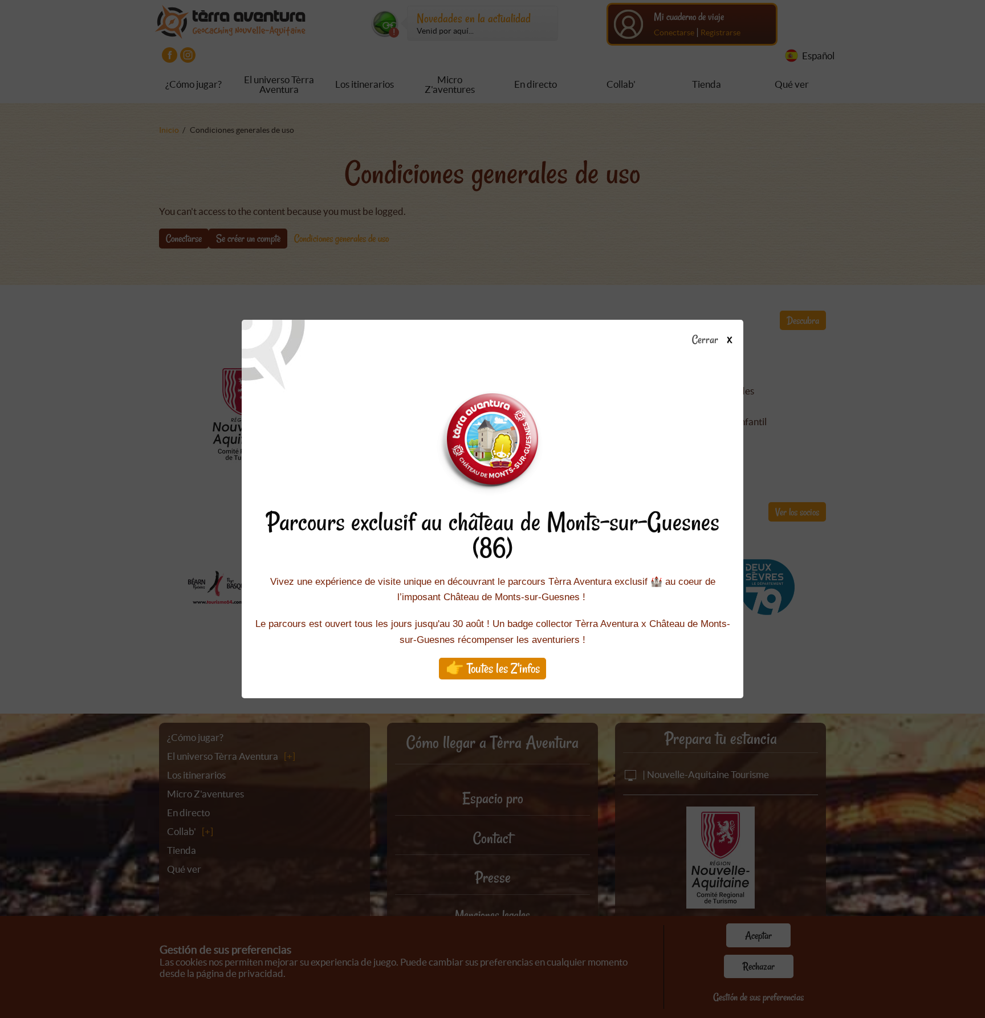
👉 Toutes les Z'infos (493, 668)
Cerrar (706, 340)
